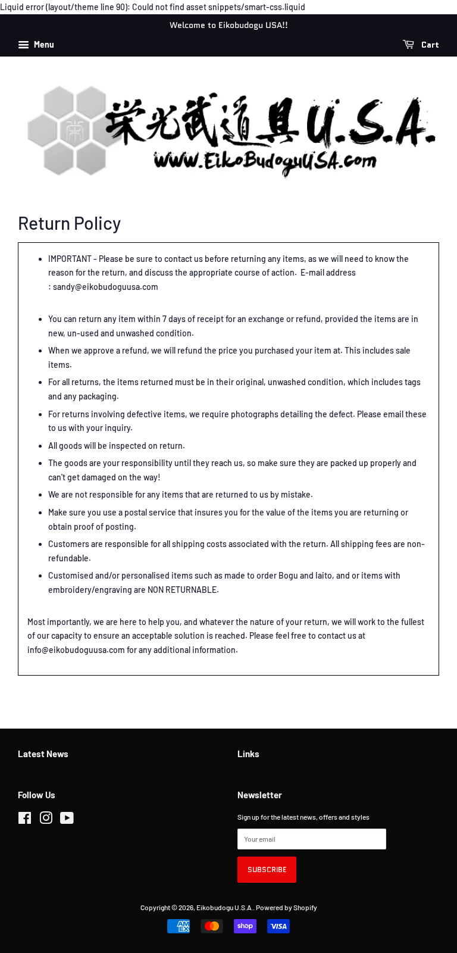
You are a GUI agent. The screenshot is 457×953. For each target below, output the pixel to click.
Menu (43, 44)
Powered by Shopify (286, 907)
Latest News (43, 753)
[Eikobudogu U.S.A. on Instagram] (45, 820)
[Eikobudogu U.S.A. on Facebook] (25, 820)
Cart (429, 45)
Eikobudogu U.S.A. (224, 907)
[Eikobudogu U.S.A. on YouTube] (67, 820)
